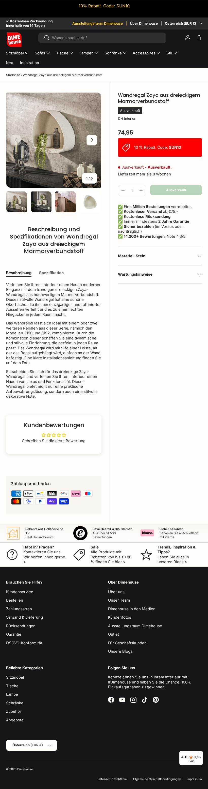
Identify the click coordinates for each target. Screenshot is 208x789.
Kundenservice (19, 591)
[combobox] (102, 38)
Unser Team (119, 600)
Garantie (13, 634)
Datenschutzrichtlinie (112, 779)
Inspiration (29, 62)
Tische (12, 685)
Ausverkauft (176, 190)
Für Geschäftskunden (127, 643)
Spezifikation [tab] (51, 272)
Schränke (14, 703)
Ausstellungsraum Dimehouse (97, 23)
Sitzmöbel (15, 677)
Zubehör (13, 711)
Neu (9, 62)
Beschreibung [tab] (18, 272)
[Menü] (200, 754)
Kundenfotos (119, 617)
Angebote (15, 720)
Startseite (13, 75)
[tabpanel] (53, 340)
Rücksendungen (21, 625)
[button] (198, 37)
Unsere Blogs (120, 651)
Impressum (194, 779)
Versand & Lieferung (24, 617)
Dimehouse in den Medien (131, 608)
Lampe (12, 694)
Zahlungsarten (19, 608)
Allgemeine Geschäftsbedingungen (156, 779)
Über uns (116, 591)
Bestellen (14, 600)
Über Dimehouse (144, 23)
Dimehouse (25, 769)
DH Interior (126, 118)
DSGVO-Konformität (24, 643)
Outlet (113, 634)
